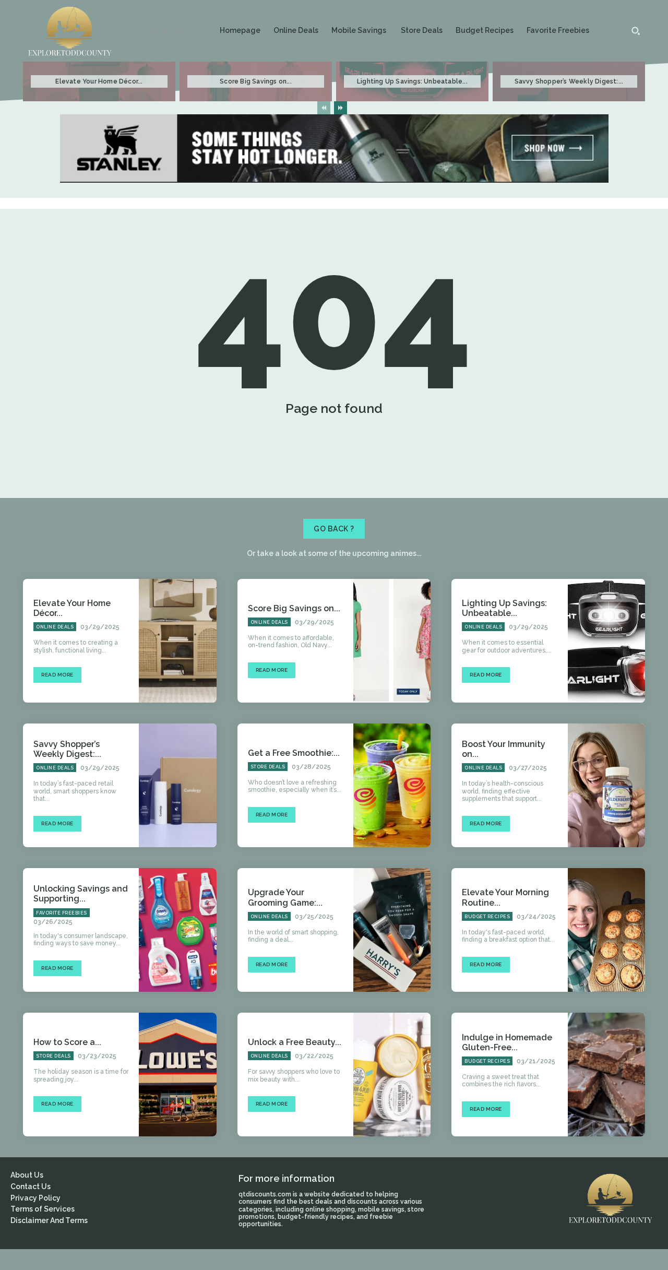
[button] (635, 30)
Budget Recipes (487, 916)
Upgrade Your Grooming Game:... (285, 897)
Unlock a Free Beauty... (294, 1042)
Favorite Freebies (61, 913)
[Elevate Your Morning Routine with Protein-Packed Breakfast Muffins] (606, 930)
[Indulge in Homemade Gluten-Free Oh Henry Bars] (606, 1074)
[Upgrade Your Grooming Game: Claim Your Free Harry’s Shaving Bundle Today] (392, 930)
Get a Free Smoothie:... (294, 753)
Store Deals (267, 766)
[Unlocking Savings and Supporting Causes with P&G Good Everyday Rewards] (177, 930)
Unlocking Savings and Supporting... (80, 894)
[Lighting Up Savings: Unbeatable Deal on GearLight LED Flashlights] (606, 641)
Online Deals (55, 627)
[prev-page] (323, 107)
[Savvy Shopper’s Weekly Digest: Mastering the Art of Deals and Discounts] (177, 785)
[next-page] (340, 107)
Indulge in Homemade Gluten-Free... (507, 1042)
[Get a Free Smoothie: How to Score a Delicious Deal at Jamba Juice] (392, 785)
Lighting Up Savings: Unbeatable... (412, 81)
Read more (57, 675)
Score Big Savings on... (256, 81)
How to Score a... (67, 1042)
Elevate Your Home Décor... (98, 81)
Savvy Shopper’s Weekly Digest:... (569, 81)
